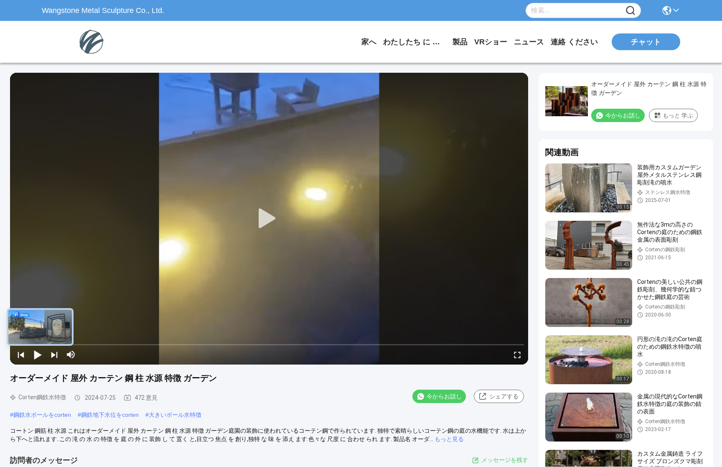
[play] (269, 218)
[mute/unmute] (71, 354)
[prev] (21, 354)
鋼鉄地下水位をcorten (110, 414)
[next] (54, 354)
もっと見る (449, 439)
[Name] (630, 10)
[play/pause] (37, 354)
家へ (368, 42)
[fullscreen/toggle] (517, 354)
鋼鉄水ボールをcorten (42, 414)
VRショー (490, 42)
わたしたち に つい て (414, 42)
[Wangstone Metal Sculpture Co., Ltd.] (88, 41)
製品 (460, 42)
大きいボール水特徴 (175, 414)
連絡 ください (574, 42)
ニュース (529, 42)
